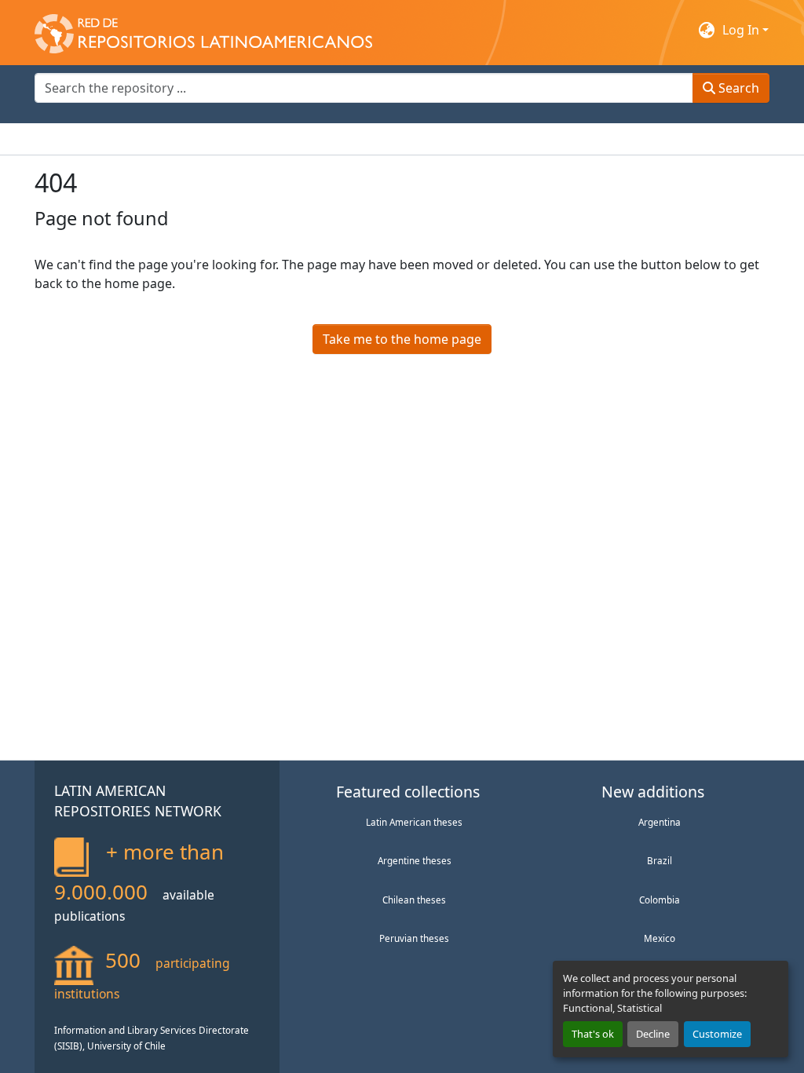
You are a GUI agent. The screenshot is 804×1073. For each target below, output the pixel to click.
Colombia (659, 899)
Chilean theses (414, 899)
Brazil (659, 860)
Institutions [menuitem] (227, 139)
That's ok (593, 1034)
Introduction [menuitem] (72, 139)
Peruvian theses (414, 938)
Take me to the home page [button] (402, 339)
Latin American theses (414, 822)
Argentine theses (414, 860)
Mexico (659, 938)
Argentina (659, 822)
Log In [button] (742, 29)
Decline (653, 1034)
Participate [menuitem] (306, 139)
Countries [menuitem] (151, 139)
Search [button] (737, 88)
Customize (717, 1034)
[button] (203, 29)
